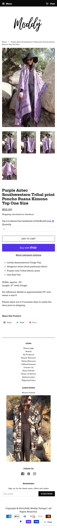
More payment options (28, 255)
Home (4, 42)
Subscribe (47, 494)
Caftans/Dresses (28, 364)
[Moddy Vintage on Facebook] (22, 474)
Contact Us (29, 367)
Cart (52, 3)
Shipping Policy (29, 380)
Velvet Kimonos (28, 361)
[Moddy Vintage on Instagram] (34, 474)
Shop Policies (28, 371)
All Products (28, 355)
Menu (8, 3)
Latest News (28, 388)
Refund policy (28, 377)
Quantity (6, 224)
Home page (28, 348)
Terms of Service (28, 374)
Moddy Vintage (38, 508)
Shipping (6, 214)
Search (28, 351)
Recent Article (28, 393)
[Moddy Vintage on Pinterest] (28, 474)
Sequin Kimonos (28, 358)
